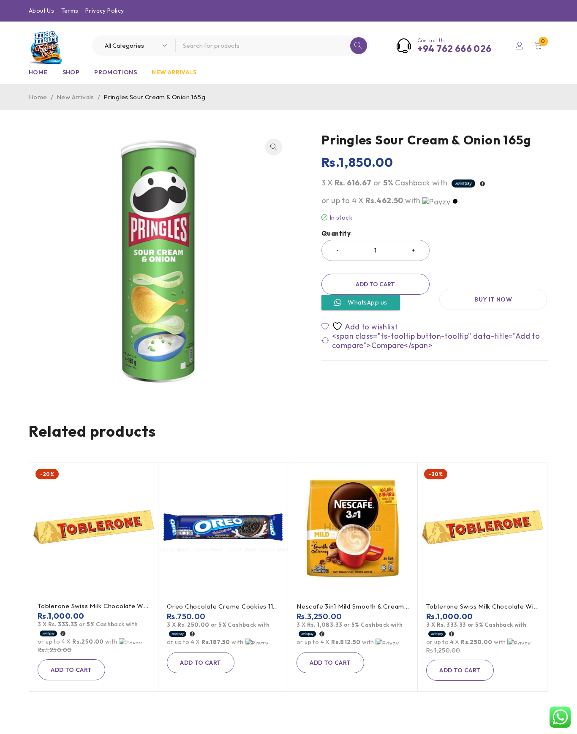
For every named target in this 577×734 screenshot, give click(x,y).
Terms (70, 10)
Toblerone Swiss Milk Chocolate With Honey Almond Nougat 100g (139, 606)
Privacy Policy (104, 10)
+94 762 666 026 (454, 48)
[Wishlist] (360, 326)
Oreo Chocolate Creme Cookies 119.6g (226, 606)
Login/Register (519, 45)
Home (38, 97)
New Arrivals (75, 97)
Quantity (336, 233)
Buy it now (493, 299)
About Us (41, 10)
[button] (273, 147)
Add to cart (375, 284)
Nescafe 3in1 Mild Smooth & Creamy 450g (362, 606)
